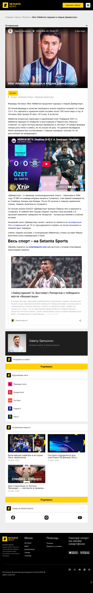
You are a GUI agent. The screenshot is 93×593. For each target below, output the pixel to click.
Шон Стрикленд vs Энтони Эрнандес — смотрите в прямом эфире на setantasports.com (25, 488)
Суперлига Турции (25, 97)
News (17, 17)
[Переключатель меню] (88, 5)
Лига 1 (16, 417)
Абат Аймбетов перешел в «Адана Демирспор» (41, 83)
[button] (87, 26)
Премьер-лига (19, 384)
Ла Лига (16, 400)
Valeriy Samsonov (23, 31)
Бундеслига (18, 392)
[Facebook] (70, 570)
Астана (14, 97)
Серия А (17, 408)
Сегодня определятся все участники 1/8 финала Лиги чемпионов (62, 457)
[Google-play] (90, 570)
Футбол (26, 17)
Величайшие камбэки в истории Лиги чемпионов (25, 456)
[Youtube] (80, 570)
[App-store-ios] (85, 570)
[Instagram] (75, 570)
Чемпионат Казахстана (44, 97)
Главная (9, 17)
